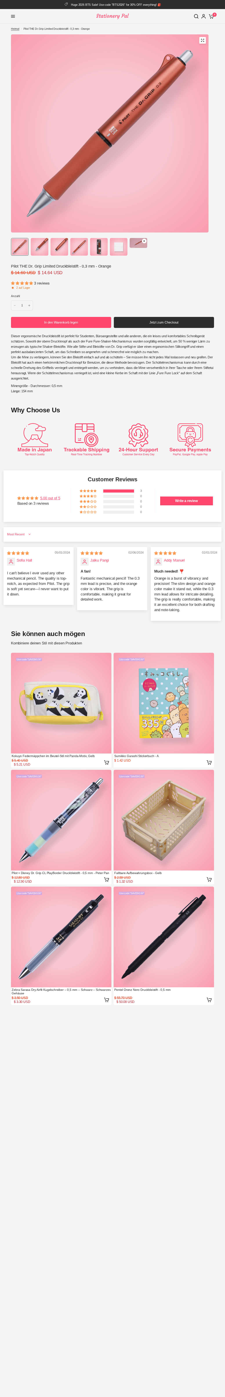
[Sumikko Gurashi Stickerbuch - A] (164, 703)
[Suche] (196, 16)
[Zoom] (202, 40)
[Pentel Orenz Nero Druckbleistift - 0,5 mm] (164, 937)
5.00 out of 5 (50, 498)
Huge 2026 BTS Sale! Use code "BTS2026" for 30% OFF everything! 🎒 (116, 4)
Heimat (15, 28)
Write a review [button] (186, 501)
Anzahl (15, 296)
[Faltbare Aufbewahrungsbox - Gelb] (164, 820)
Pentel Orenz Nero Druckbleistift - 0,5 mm (142, 989)
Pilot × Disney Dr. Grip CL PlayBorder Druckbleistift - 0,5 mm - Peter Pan (60, 873)
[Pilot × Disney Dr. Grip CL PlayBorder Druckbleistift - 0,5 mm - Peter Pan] (61, 820)
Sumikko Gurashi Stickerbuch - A (136, 756)
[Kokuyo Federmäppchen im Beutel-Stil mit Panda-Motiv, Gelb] (61, 703)
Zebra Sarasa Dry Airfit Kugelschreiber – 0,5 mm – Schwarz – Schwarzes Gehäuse (61, 991)
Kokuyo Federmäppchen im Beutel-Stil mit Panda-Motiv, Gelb (53, 756)
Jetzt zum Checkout (163, 322)
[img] (18, 553)
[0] (210, 16)
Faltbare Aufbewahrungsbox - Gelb (138, 873)
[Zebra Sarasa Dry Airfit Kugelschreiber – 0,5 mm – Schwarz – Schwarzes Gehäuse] (61, 937)
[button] (22, 283)
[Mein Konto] (203, 16)
